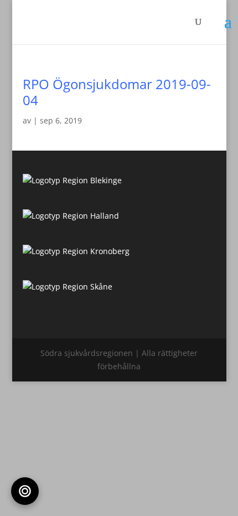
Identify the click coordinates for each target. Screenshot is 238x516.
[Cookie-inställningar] (25, 491)
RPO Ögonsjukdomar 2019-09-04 (117, 92)
